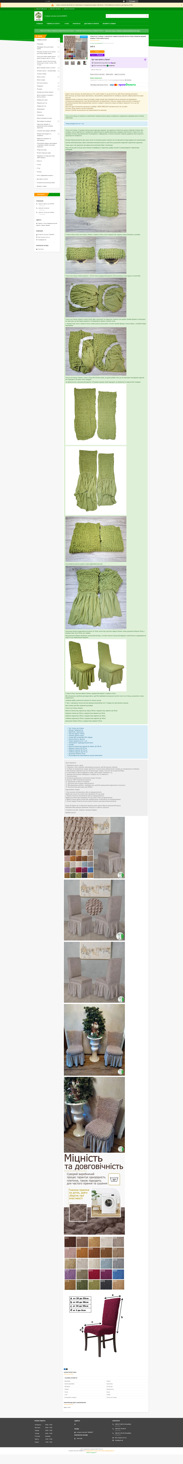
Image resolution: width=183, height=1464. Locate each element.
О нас (67, 23)
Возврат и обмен (109, 23)
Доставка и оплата (91, 23)
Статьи (39, 164)
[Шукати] (147, 16)
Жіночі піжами (41, 80)
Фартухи (39, 112)
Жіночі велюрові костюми (44, 118)
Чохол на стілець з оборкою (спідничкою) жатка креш (57, 31)
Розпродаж (40, 44)
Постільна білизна (42, 83)
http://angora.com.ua (44, 237)
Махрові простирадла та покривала (44, 134)
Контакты (76, 23)
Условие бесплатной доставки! (46, 182)
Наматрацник (41, 109)
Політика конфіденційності (107, 1450)
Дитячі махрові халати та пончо (46, 67)
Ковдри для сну (41, 106)
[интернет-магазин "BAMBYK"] (38, 16)
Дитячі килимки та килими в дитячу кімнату (45, 96)
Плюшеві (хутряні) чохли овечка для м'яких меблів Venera (46, 52)
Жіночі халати (41, 77)
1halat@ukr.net (42, 239)
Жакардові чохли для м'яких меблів (45, 47)
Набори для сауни (42, 100)
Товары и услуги (53, 23)
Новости (39, 161)
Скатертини (40, 115)
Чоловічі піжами (41, 74)
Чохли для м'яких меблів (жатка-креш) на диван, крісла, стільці (46, 57)
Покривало (40, 86)
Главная (39, 23)
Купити (97, 51)
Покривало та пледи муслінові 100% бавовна (46, 156)
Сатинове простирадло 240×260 (46, 130)
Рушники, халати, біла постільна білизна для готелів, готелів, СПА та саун (47, 63)
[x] (66, 1369)
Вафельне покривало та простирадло (44, 139)
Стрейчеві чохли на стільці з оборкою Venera (89, 31)
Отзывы (39, 172)
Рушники (39, 89)
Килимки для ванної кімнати (45, 92)
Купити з (93, 55)
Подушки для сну (42, 103)
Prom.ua (100, 1449)
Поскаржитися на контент (92, 1450)
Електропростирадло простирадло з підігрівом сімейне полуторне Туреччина (47, 145)
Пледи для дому (42, 150)
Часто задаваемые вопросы (45, 175)
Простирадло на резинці (44, 121)
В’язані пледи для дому (44, 153)
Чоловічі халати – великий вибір (46, 71)
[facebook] (64, 1369)
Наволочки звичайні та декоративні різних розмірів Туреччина (45, 126)
